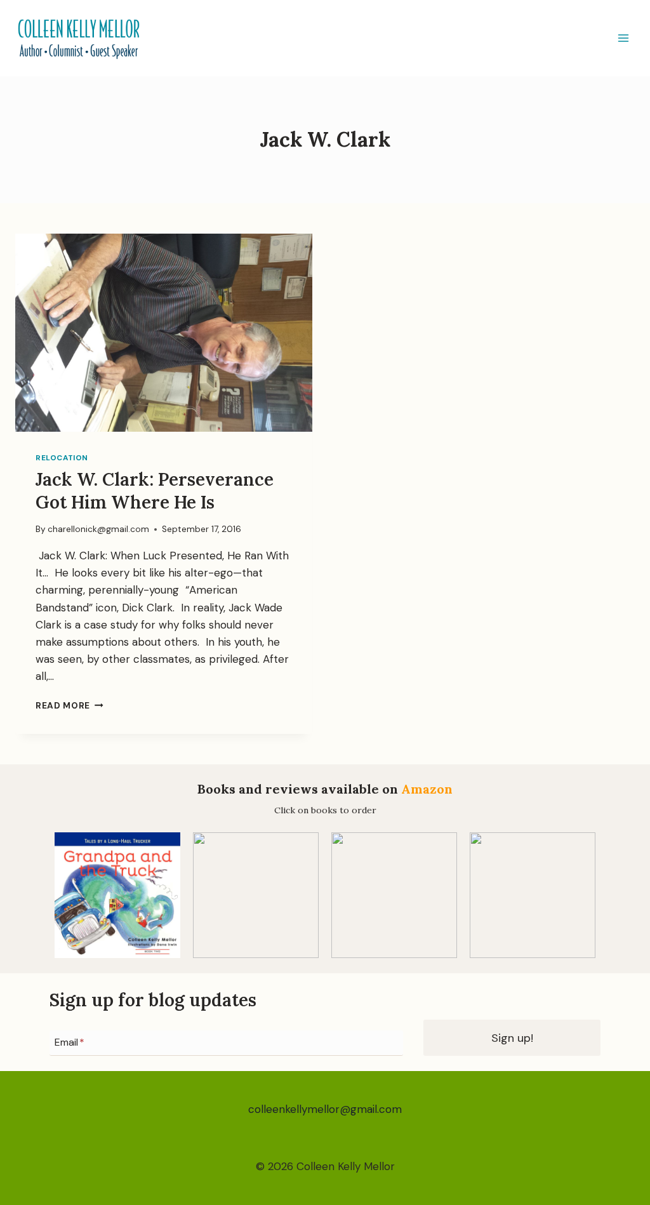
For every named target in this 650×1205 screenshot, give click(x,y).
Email (69, 1042)
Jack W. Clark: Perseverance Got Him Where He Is (155, 491)
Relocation (62, 458)
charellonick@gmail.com (98, 529)
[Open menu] (623, 38)
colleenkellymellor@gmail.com (325, 1109)
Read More (69, 705)
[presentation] (163, 333)
